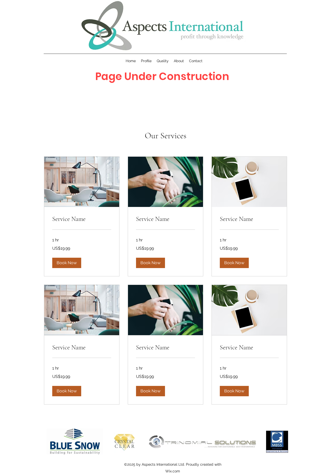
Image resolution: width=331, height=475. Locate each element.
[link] (81, 219)
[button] (66, 263)
